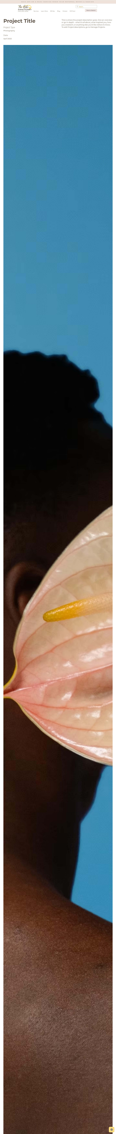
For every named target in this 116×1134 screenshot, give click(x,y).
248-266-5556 (23, 11)
